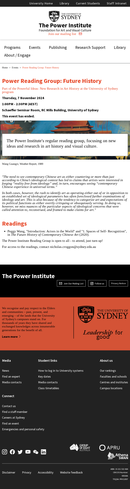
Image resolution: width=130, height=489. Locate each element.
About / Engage (17, 55)
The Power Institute (65, 25)
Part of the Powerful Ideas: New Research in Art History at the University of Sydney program (60, 90)
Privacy (26, 472)
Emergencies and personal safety (23, 429)
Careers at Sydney (13, 417)
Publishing (58, 47)
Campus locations (111, 388)
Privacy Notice (118, 283)
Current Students (88, 3)
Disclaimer (8, 472)
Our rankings (108, 370)
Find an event (10, 423)
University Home (41, 3)
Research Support (90, 47)
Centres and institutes (114, 382)
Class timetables (48, 388)
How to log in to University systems (60, 370)
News (5, 370)
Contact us (9, 406)
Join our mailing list (62, 34)
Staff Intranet (117, 3)
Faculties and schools (113, 376)
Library (64, 3)
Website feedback (71, 472)
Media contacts (12, 382)
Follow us (99, 283)
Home (5, 67)
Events (34, 47)
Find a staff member (14, 412)
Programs (12, 47)
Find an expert (11, 376)
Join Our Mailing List (73, 283)
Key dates (44, 376)
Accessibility (45, 472)
